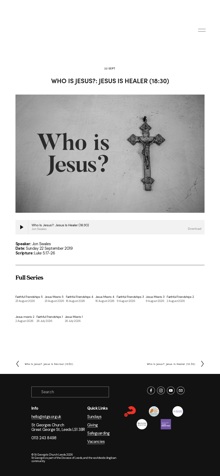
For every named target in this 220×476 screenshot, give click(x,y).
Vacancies (96, 441)
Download (194, 229)
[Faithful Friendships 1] (51, 310)
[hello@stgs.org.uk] (181, 390)
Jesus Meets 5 (54, 297)
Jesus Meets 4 (105, 297)
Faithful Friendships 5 (29, 297)
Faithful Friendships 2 (180, 297)
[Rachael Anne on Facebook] (151, 390)
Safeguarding (98, 433)
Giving (92, 425)
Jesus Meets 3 (155, 297)
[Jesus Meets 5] (55, 290)
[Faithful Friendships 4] (80, 290)
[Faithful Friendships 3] (131, 290)
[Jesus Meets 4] (106, 290)
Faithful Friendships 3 (130, 297)
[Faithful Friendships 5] (30, 290)
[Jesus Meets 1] (75, 310)
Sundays (94, 417)
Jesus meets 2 (24, 317)
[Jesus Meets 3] (156, 290)
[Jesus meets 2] (26, 310)
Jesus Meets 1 (74, 317)
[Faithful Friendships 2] (181, 290)
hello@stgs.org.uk (46, 417)
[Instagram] (161, 390)
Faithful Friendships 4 (79, 297)
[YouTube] (171, 390)
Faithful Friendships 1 (50, 317)
